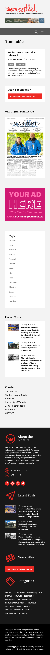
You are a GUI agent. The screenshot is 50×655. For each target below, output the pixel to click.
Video (24, 613)
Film (10, 273)
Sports (12, 292)
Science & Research (14, 610)
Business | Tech (34, 592)
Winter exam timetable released (22, 53)
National (12, 250)
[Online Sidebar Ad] (25, 220)
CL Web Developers (36, 649)
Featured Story (12, 599)
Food (11, 278)
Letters (12, 264)
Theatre (12, 287)
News (11, 64)
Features (26, 599)
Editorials (13, 259)
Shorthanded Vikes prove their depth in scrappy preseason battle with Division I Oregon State (30, 332)
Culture (18, 596)
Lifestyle (12, 296)
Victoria (12, 254)
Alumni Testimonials (15, 592)
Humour (32, 603)
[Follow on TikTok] (23, 483)
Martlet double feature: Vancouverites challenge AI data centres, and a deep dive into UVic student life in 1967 (31, 364)
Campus (12, 240)
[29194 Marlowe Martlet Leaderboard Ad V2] (25, 22)
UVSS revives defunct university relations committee (30, 347)
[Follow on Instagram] (12, 483)
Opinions (27, 606)
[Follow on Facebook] (7, 483)
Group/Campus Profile (15, 603)
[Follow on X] (18, 483)
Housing (12, 301)
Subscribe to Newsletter (21, 96)
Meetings (9, 606)
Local (11, 245)
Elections (29, 596)
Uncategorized (12, 613)
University (20, 64)
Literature (13, 282)
